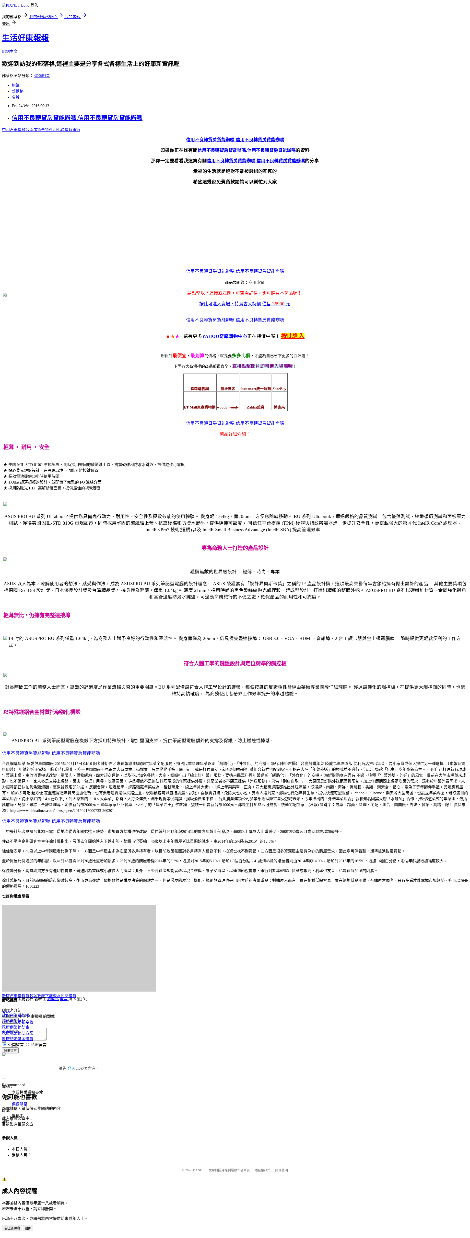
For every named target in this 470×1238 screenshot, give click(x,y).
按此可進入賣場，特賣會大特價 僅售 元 (244, 303)
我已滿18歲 (12, 1228)
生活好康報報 (25, 37)
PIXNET (198, 1170)
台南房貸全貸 (37, 130)
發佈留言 (10, 1050)
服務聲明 (281, 1170)
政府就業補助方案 (17, 1033)
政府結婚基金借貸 (17, 1039)
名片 (16, 97)
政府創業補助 (13, 1021)
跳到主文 (10, 51)
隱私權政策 (262, 1170)
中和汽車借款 (13, 130)
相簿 (16, 85)
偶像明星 (42, 76)
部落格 (18, 91)
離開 (28, 1228)
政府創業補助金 (15, 1027)
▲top (6, 1011)
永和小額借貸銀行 (64, 130)
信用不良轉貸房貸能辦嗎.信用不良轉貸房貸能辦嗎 (77, 118)
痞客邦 (53, 999)
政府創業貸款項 (15, 1015)
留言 (64, 999)
